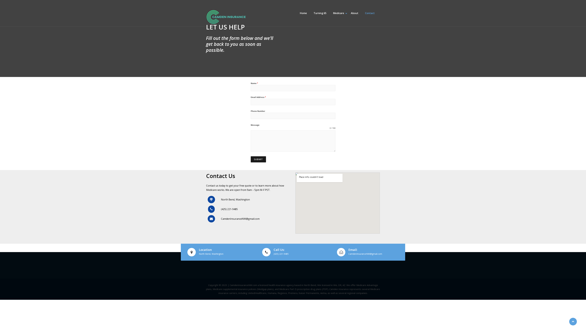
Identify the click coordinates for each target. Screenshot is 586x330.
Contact (370, 13)
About (354, 13)
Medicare (338, 13)
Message (255, 125)
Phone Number (258, 111)
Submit (258, 159)
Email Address (258, 97)
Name (254, 83)
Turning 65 (320, 13)
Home (303, 13)
